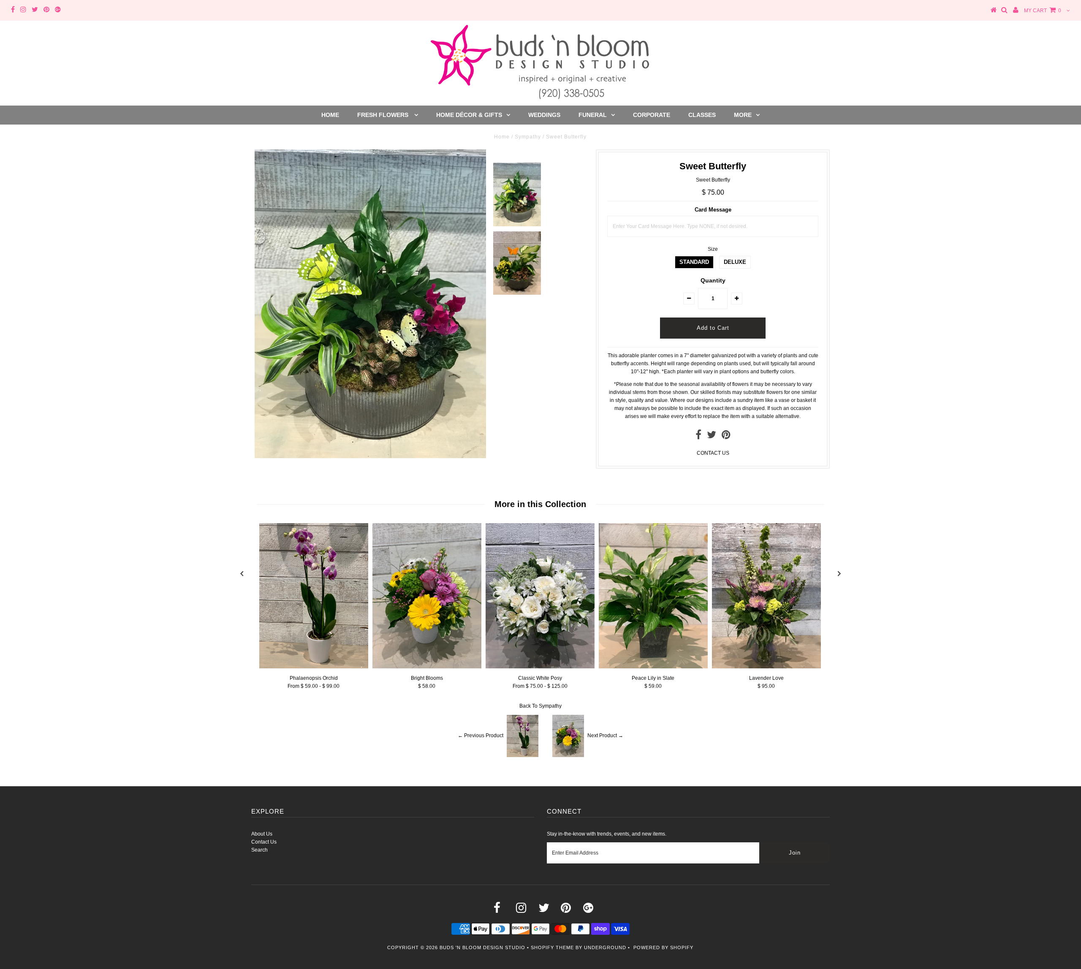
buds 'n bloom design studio (482, 947)
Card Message (713, 209)
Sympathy (528, 137)
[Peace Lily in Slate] (653, 667)
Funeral (593, 114)
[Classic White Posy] (540, 667)
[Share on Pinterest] (726, 437)
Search (259, 850)
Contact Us (264, 842)
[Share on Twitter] (711, 437)
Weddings (544, 114)
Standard (694, 262)
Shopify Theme (552, 947)
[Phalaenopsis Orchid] (313, 667)
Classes (702, 114)
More (743, 114)
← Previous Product (480, 735)
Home (330, 114)
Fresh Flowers (383, 114)
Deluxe (735, 262)
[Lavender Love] (766, 667)
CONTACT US (713, 453)
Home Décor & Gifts (469, 114)
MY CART (1042, 11)
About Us (261, 834)
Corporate (651, 114)
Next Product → (605, 735)
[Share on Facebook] (698, 437)
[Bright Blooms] (426, 667)
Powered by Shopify (663, 947)
